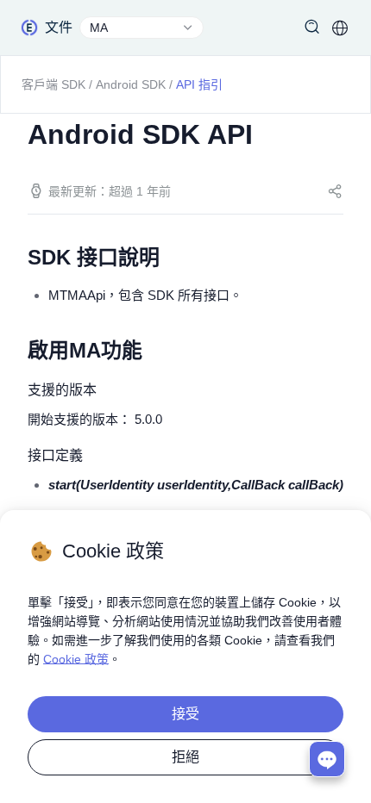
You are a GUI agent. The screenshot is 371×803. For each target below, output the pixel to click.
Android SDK (131, 84)
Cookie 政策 (76, 659)
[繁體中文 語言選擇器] (340, 27)
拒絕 (185, 757)
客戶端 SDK (53, 84)
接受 (185, 714)
